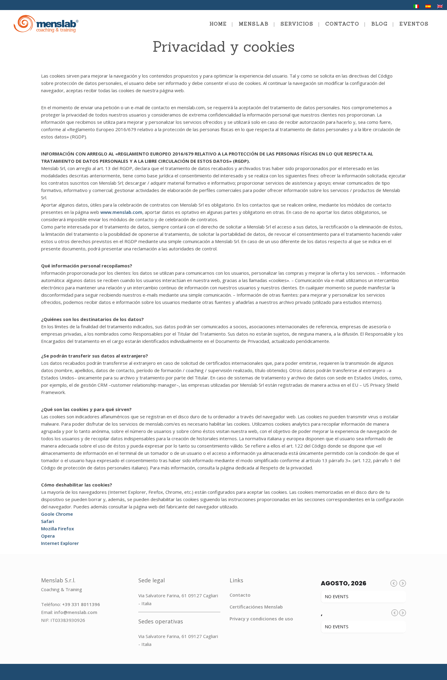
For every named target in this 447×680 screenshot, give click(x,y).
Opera (48, 536)
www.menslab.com (121, 212)
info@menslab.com (75, 612)
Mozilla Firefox (57, 528)
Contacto (240, 595)
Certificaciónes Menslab (256, 607)
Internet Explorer (60, 543)
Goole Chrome (57, 514)
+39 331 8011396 (81, 604)
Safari (47, 521)
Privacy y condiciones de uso (261, 618)
